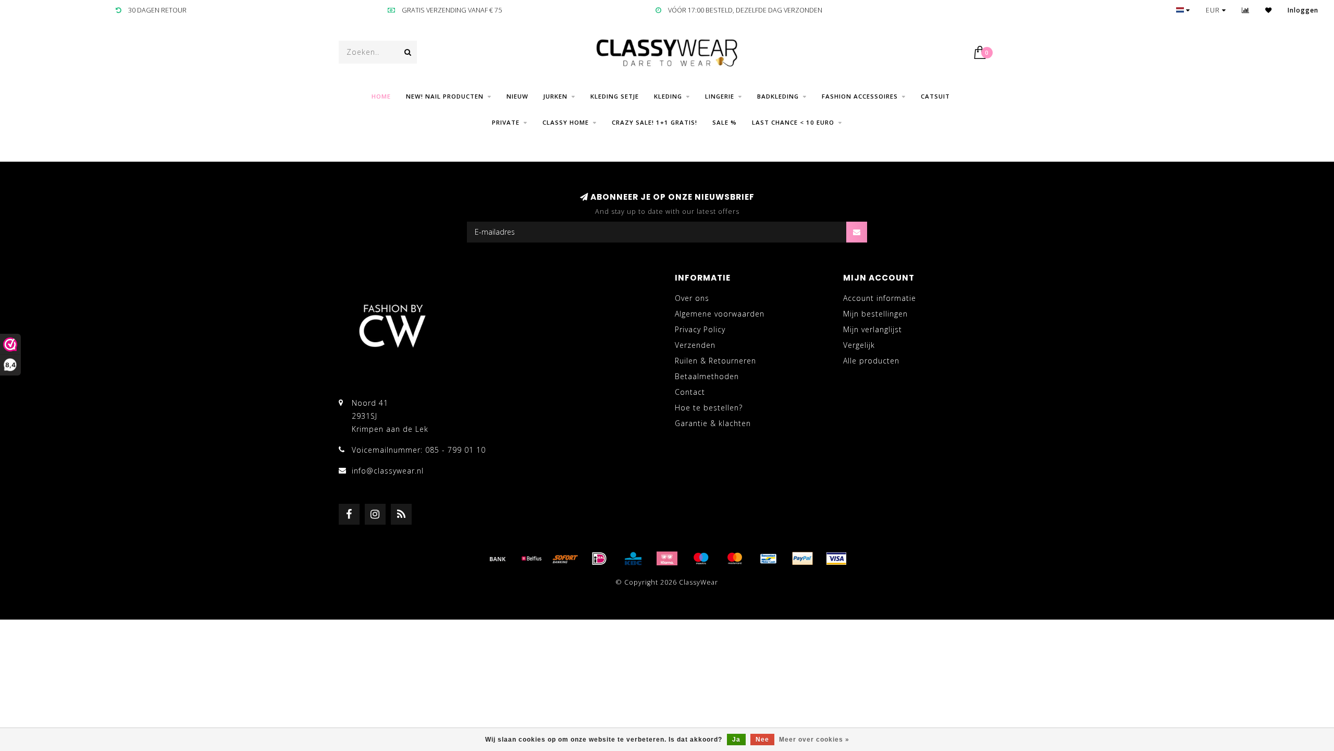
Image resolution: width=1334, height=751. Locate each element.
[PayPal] (802, 558)
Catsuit (935, 96)
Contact (690, 392)
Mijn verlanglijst (872, 329)
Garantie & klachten (713, 423)
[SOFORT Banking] (565, 558)
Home (381, 96)
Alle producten (871, 361)
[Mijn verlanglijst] (1268, 10)
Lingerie (719, 96)
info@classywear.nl (388, 471)
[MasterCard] (735, 558)
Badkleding (778, 96)
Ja (736, 739)
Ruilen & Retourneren (715, 361)
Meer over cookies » (814, 739)
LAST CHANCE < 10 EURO (793, 122)
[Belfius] (531, 558)
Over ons (692, 298)
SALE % (724, 122)
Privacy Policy (700, 329)
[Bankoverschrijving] (498, 558)
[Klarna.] (667, 558)
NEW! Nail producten (445, 96)
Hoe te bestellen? (709, 408)
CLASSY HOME (565, 122)
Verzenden (695, 345)
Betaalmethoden (707, 376)
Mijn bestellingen (875, 314)
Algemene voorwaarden (719, 314)
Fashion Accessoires (860, 96)
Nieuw (517, 96)
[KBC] (633, 558)
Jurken (555, 96)
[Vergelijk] (1246, 10)
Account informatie (879, 298)
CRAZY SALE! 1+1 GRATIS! (654, 122)
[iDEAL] (599, 558)
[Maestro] (701, 558)
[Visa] (836, 558)
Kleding (668, 96)
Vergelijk (859, 345)
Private (506, 122)
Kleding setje (614, 96)
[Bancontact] (769, 558)
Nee (762, 739)
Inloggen (1303, 10)
